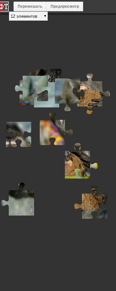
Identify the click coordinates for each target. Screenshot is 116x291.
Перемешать (30, 6)
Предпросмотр (65, 6)
